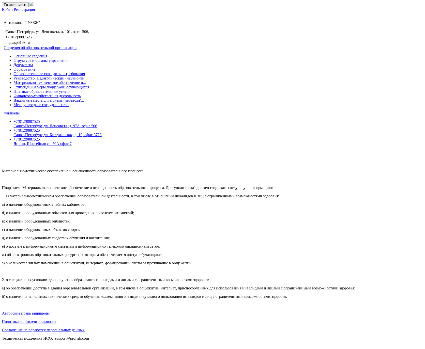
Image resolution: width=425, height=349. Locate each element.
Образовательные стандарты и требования (49, 74)
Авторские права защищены (26, 313)
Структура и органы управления (41, 60)
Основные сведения (30, 56)
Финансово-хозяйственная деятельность (47, 96)
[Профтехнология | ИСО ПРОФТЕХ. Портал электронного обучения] (31, 4)
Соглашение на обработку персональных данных (43, 330)
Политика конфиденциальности (29, 321)
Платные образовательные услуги (42, 91)
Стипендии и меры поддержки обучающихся (51, 87)
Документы (23, 65)
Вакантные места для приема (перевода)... (49, 100)
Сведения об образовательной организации (40, 48)
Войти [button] (7, 9)
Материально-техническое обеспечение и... (50, 82)
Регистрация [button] (24, 9)
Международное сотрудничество (41, 105)
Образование (24, 69)
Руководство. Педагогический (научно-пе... (50, 78)
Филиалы (12, 113)
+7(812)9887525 (55, 123)
